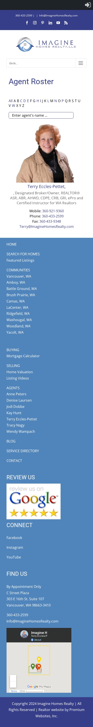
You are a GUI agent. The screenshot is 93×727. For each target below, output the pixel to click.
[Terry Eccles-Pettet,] (46, 125)
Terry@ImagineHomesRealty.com (46, 226)
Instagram (14, 547)
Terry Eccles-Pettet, (46, 186)
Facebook (14, 537)
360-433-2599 (23, 15)
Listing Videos (17, 378)
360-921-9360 (53, 211)
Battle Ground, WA (21, 288)
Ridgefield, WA (18, 313)
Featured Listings (20, 260)
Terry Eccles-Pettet (21, 419)
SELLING (13, 365)
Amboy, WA (15, 282)
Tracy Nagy (15, 425)
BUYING (12, 349)
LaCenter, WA (17, 307)
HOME (11, 244)
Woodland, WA (18, 326)
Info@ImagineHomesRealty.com (58, 15)
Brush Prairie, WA (20, 295)
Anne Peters (16, 394)
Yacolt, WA (15, 332)
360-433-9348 (50, 221)
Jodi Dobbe (15, 406)
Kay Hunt (13, 412)
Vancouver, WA (18, 276)
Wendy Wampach (20, 431)
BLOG (11, 441)
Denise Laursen (19, 400)
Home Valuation (19, 372)
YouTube (13, 557)
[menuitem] (88, 5)
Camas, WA (15, 301)
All (11, 100)
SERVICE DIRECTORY (22, 451)
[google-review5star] (33, 485)
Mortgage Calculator (23, 356)
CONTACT (14, 460)
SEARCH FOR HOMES (23, 254)
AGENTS (13, 388)
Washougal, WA (19, 319)
